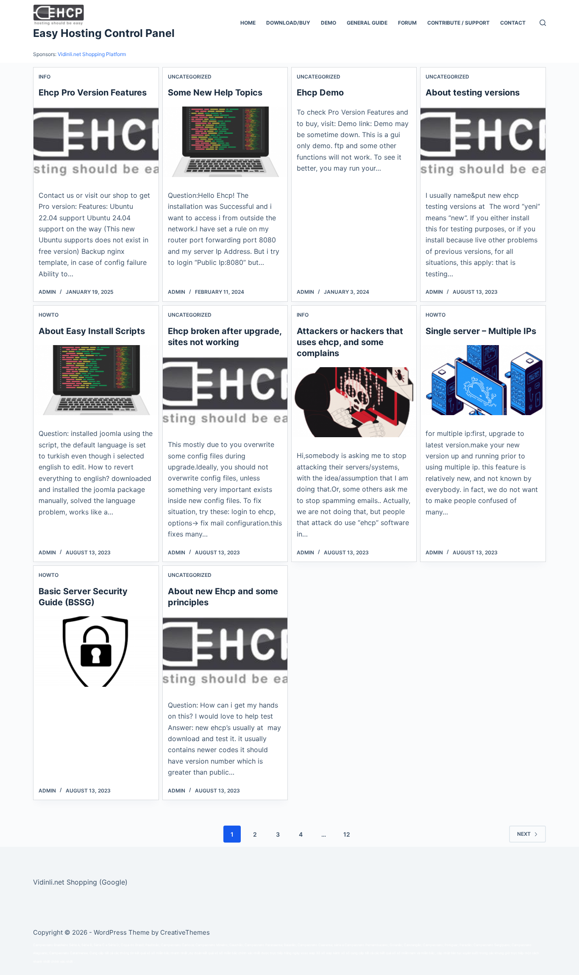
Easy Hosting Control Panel (104, 33)
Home (248, 23)
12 (346, 834)
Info (44, 76)
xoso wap (308, 953)
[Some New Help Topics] (225, 142)
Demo (328, 23)
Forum (407, 23)
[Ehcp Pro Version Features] (95, 142)
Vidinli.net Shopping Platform (92, 54)
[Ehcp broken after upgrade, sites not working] (225, 391)
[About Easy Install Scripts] (95, 380)
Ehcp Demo (320, 92)
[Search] (543, 23)
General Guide (367, 23)
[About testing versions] (482, 142)
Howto (48, 315)
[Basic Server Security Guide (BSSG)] (95, 651)
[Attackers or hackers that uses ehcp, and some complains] (354, 402)
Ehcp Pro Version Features (93, 92)
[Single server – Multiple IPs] (482, 380)
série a (339, 945)
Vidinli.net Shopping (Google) (80, 882)
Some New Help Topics (215, 92)
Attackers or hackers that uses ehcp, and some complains (350, 342)
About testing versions (473, 92)
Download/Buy (288, 23)
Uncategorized (190, 76)
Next (524, 834)
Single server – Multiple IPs (481, 331)
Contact (513, 23)
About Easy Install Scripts (92, 331)
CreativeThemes (185, 932)
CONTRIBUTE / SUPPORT (458, 23)
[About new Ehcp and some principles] (225, 651)
